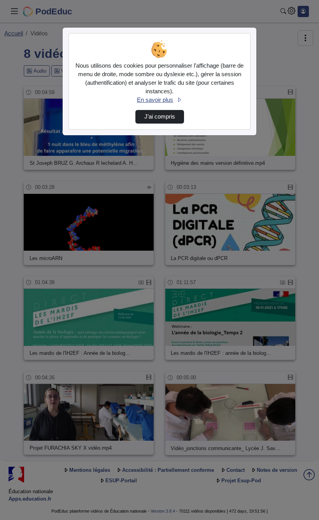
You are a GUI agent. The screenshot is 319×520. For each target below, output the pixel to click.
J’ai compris (159, 116)
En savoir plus (155, 100)
